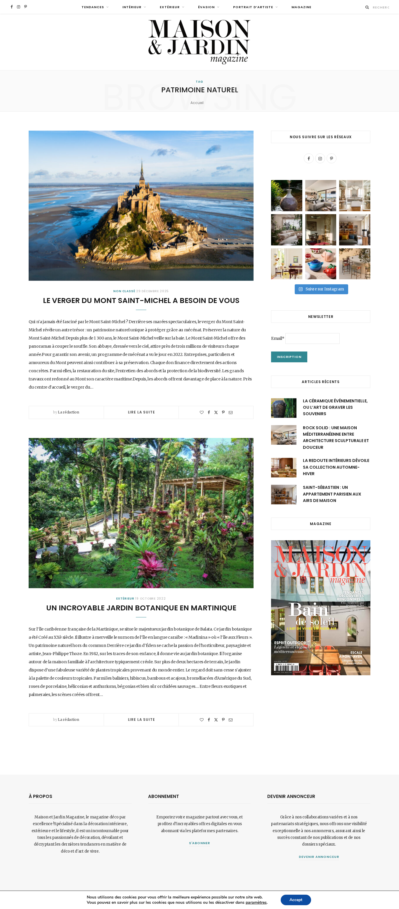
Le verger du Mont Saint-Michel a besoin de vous (141, 300)
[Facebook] (209, 412)
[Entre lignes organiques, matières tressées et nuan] (354, 264)
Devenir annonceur (319, 856)
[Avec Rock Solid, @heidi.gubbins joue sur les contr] (320, 195)
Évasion (206, 7)
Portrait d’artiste (253, 7)
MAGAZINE (301, 7)
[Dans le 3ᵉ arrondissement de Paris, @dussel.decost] (354, 195)
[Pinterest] (223, 412)
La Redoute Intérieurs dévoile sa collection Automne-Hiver (336, 467)
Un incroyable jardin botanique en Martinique (141, 608)
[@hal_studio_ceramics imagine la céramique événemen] (286, 195)
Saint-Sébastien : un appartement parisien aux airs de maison (332, 493)
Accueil (197, 102)
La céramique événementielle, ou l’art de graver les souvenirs (335, 407)
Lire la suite (141, 412)
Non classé (124, 291)
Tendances (92, 7)
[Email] (231, 412)
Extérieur (170, 7)
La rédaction (68, 412)
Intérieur (131, 7)
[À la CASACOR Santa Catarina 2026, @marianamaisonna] (286, 229)
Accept (295, 900)
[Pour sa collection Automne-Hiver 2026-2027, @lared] (286, 264)
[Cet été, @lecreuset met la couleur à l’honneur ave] (320, 264)
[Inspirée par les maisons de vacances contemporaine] (320, 229)
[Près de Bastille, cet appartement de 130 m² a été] (354, 229)
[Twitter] (216, 412)
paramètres (256, 902)
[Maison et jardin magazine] (199, 42)
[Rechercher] (367, 7)
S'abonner (199, 843)
